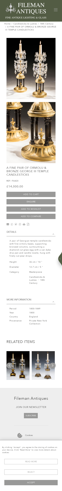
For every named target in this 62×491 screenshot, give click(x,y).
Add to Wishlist (31, 209)
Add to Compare (31, 216)
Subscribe (31, 415)
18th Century (46, 23)
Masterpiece (35, 272)
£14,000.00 (14, 186)
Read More (31, 461)
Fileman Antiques (31, 398)
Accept (31, 482)
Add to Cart (31, 194)
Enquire (31, 201)
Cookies (29, 435)
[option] (18, 365)
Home (7, 23)
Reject (31, 472)
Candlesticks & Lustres (25, 23)
